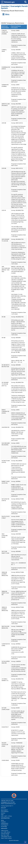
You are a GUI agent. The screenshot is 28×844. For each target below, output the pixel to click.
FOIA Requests (4, 824)
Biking (2, 820)
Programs (3, 821)
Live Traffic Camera (5, 832)
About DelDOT (4, 810)
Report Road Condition (6, 838)
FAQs (2, 814)
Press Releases (4, 811)
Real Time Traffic (5, 835)
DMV (2, 816)
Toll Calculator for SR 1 (6, 836)
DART (5, 816)
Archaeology (4, 826)
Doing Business (4, 823)
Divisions (3, 813)
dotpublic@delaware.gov (10, 803)
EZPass (10, 816)
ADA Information (15, 840)
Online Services (4, 830)
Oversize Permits (5, 833)
